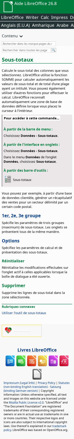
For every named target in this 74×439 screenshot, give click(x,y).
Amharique (43, 25)
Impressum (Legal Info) (19, 383)
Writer (32, 17)
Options (10, 241)
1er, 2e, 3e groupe (21, 215)
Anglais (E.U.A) (15, 25)
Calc (45, 17)
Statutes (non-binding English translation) (37, 385)
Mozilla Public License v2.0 (26, 402)
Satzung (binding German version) (32, 389)
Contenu (10, 35)
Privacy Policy (46, 383)
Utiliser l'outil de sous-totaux (24, 313)
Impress (59, 17)
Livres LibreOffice (37, 350)
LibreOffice (12, 17)
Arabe (63, 25)
